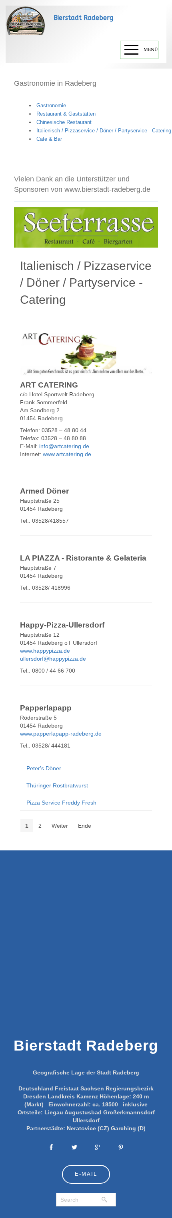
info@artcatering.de (64, 446)
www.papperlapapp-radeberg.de (61, 733)
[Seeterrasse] (86, 227)
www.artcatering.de (67, 454)
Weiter (60, 825)
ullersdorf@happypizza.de (53, 658)
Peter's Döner (43, 768)
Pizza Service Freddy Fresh (61, 802)
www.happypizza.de (45, 650)
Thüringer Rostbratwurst (57, 785)
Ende (84, 825)
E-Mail (86, 1174)
